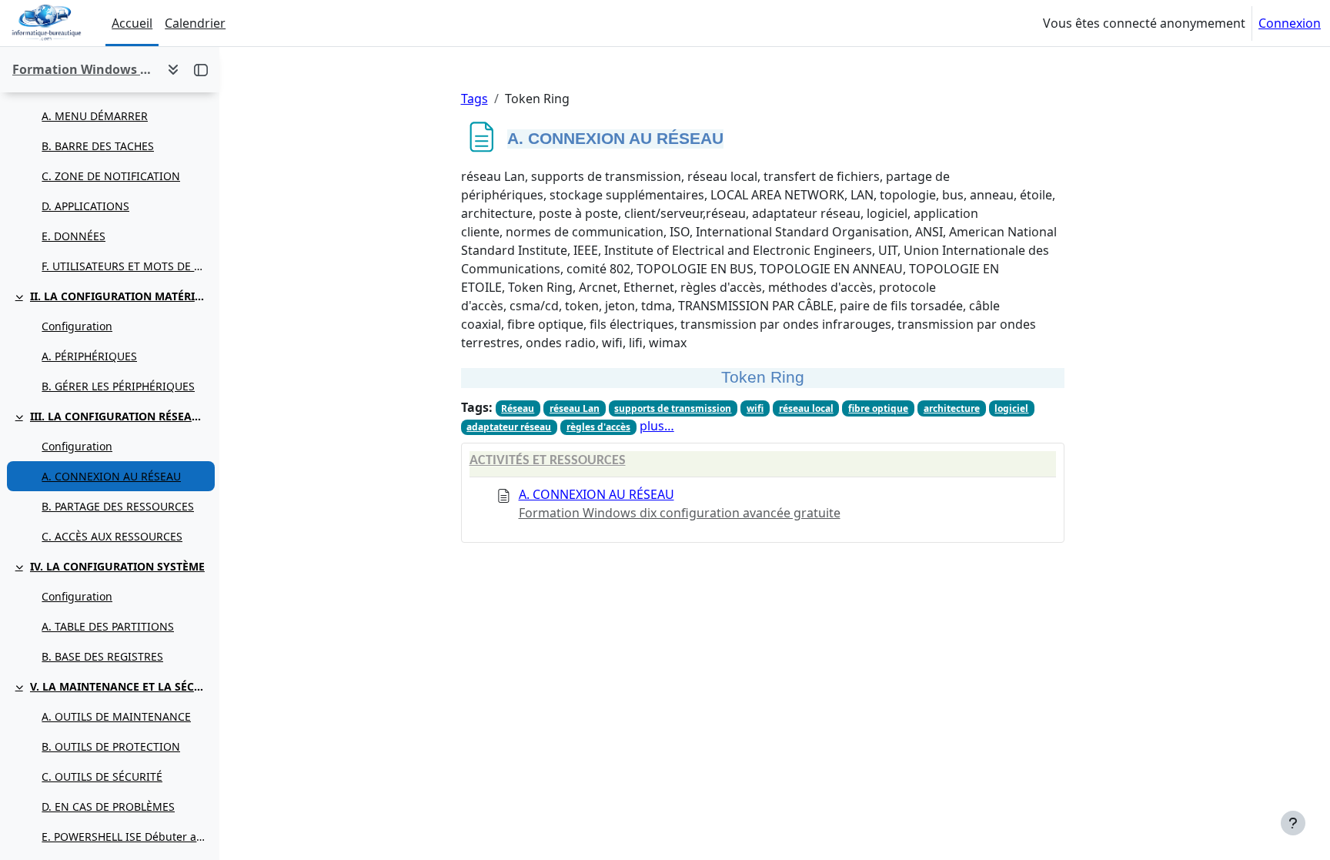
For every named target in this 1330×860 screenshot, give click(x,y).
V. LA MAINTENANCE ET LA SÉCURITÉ (119, 686)
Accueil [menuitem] (132, 23)
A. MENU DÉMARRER (95, 116)
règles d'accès (598, 426)
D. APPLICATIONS (85, 206)
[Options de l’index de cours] (173, 69)
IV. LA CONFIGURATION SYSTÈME (117, 566)
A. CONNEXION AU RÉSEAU (111, 476)
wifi (755, 408)
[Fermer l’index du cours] (201, 69)
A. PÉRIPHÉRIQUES (89, 356)
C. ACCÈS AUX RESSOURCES (112, 536)
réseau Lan (575, 408)
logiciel (1011, 408)
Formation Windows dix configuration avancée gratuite (679, 512)
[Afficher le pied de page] (1293, 823)
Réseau (517, 408)
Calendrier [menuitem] (195, 23)
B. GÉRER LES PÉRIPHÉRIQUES (118, 386)
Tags (474, 98)
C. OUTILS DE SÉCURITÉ (102, 776)
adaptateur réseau (508, 426)
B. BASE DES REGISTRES (102, 656)
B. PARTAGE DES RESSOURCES (118, 506)
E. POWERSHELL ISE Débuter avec (124, 836)
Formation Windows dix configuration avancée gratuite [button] (83, 69)
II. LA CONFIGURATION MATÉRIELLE (119, 296)
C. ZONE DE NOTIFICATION (111, 176)
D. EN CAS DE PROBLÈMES (108, 806)
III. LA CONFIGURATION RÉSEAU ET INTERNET (119, 416)
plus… (657, 425)
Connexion (1289, 23)
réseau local (806, 408)
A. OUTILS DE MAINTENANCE (116, 716)
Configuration (77, 326)
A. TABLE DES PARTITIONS (108, 626)
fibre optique (878, 408)
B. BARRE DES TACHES (98, 146)
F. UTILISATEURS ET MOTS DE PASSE (124, 266)
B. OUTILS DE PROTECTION (111, 746)
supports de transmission (672, 408)
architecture (952, 408)
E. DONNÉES (73, 236)
